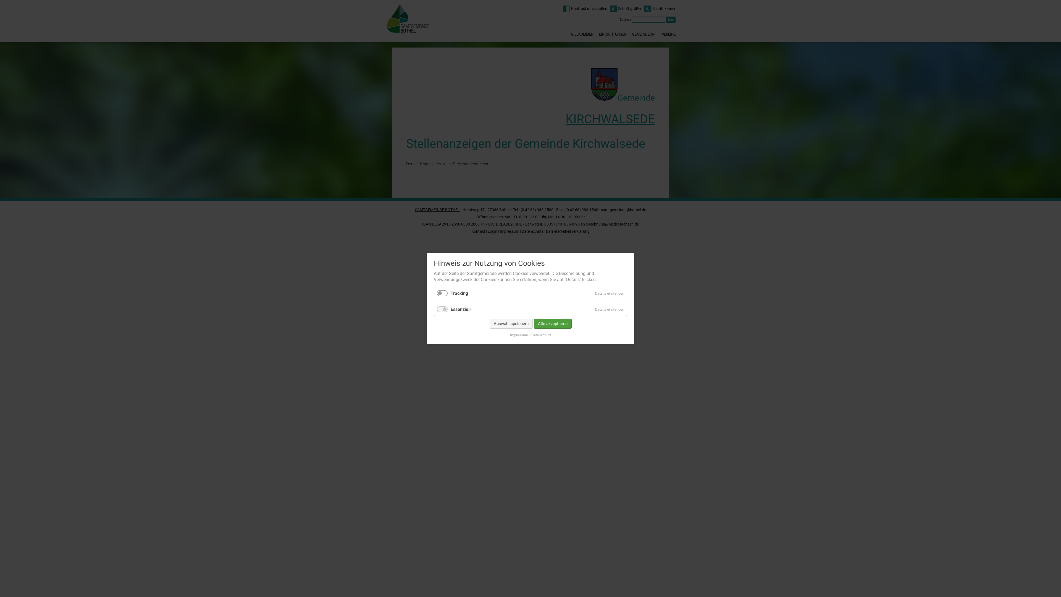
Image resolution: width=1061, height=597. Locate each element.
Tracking (459, 293)
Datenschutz (541, 335)
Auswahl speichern (511, 323)
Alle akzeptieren (553, 323)
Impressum (519, 335)
